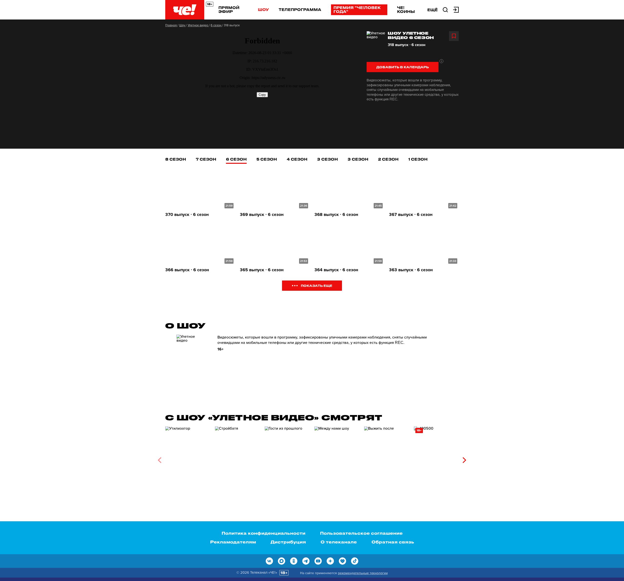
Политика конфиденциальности (263, 533)
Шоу (263, 9)
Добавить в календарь (402, 67)
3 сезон (327, 159)
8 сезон (175, 159)
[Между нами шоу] (336, 458)
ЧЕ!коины (406, 9)
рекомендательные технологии (363, 573)
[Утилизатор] (187, 458)
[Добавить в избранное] (454, 36)
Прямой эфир (228, 9)
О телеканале (339, 541)
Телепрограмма (300, 9)
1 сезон (418, 159)
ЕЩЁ (432, 9)
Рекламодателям (233, 541)
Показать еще (316, 285)
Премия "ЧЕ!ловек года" (357, 9)
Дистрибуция (288, 541)
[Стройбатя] (237, 458)
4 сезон (297, 159)
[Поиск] (445, 9)
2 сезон (388, 159)
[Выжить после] (386, 458)
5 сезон (266, 159)
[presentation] (159, 460)
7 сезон (206, 159)
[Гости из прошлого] (287, 458)
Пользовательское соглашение (361, 533)
